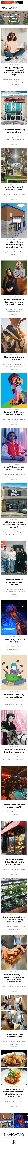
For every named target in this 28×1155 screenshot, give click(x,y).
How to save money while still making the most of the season (14, 862)
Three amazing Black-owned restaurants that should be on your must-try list (14, 1093)
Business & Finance (14, 14)
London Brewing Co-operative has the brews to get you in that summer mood (14, 978)
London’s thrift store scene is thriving (14, 413)
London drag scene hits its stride (14, 640)
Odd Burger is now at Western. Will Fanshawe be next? (14, 524)
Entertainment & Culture (14, 127)
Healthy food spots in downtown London (14, 188)
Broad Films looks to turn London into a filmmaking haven (14, 301)
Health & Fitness (14, 65)
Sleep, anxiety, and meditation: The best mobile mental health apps (14, 71)
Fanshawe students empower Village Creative (14, 582)
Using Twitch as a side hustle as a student (14, 17)
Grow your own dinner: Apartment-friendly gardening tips (14, 919)
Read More (14, 87)
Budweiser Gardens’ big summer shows (14, 131)
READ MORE (14, 21)
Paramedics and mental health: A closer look (14, 750)
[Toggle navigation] (25, 7)
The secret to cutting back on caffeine (14, 695)
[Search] (26, 2)
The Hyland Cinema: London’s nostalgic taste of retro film (14, 244)
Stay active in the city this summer (14, 358)
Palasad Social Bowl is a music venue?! (14, 806)
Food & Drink (14, 519)
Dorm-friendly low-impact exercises (14, 1035)
